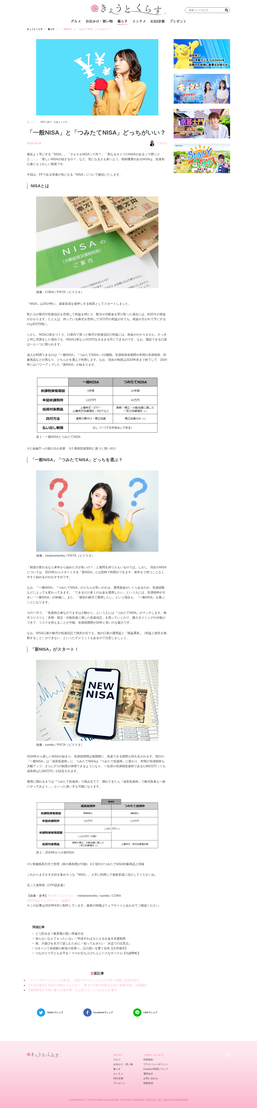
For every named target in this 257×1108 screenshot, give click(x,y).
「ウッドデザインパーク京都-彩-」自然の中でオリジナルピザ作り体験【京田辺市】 (83, 980)
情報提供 (148, 1083)
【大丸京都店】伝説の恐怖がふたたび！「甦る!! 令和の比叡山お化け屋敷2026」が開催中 (87, 985)
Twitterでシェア (55, 1012)
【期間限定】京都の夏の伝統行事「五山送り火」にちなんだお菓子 (72, 990)
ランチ (84, 32)
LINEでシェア (150, 1012)
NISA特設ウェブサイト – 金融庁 (48, 900)
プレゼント (178, 21)
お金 (131, 32)
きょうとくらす (35, 29)
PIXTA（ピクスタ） (61, 895)
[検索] (226, 10)
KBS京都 (158, 21)
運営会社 (148, 1073)
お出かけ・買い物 (99, 21)
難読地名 (145, 32)
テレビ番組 (164, 32)
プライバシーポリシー (155, 1064)
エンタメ (139, 21)
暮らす (122, 21)
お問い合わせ (150, 1078)
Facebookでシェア (103, 1012)
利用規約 (148, 1059)
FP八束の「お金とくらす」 (56, 122)
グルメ (76, 21)
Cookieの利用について (155, 1069)
